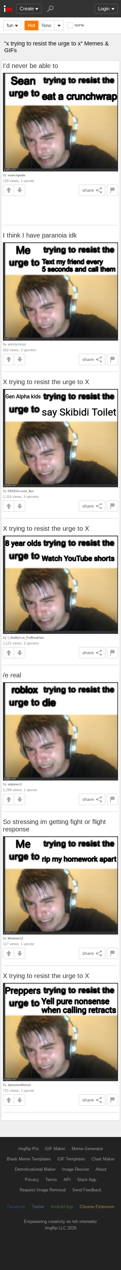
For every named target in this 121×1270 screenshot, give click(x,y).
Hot (31, 25)
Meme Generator (87, 1148)
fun (10, 25)
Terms (51, 1179)
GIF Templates (71, 1159)
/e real (12, 675)
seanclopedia (16, 175)
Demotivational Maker (35, 1169)
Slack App (86, 1179)
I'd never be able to (30, 65)
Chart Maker (103, 1159)
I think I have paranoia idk (40, 235)
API (67, 1179)
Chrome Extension (97, 1206)
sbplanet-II (15, 784)
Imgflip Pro (28, 1148)
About (101, 1169)
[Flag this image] (112, 190)
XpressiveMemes (19, 1085)
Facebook (16, 1206)
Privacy (32, 1179)
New (46, 25)
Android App (62, 1206)
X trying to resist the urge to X (46, 381)
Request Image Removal (43, 1190)
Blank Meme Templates (29, 1159)
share (88, 190)
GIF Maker (55, 1148)
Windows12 (15, 938)
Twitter (38, 1206)
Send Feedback (87, 1190)
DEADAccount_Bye (21, 491)
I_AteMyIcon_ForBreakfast (26, 637)
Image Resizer (75, 1169)
